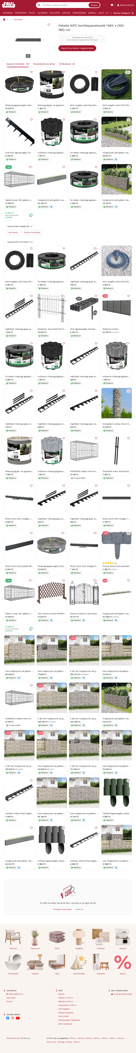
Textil (32, 13)
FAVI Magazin (64, 1009)
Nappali (92, 13)
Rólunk (61, 994)
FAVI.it (113, 1038)
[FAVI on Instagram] (12, 1018)
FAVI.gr (69, 1042)
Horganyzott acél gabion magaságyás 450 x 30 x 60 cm (63, 200)
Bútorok (8, 13)
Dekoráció (20, 13)
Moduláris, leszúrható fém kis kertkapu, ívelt (59, 329)
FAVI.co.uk (52, 1042)
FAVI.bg (61, 1042)
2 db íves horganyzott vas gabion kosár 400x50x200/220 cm (33, 766)
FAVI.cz (73, 1038)
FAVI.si (77, 1042)
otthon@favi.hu (16, 994)
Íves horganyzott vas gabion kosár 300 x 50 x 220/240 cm (32, 671)
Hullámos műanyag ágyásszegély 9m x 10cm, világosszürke (65, 471)
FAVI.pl (89, 1038)
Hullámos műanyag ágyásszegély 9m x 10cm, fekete (62, 152)
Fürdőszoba (79, 13)
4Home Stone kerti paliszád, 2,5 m (119, 566)
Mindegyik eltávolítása (62, 909)
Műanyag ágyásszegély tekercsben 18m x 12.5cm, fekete (31, 105)
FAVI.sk (81, 1038)
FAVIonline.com (13, 1038)
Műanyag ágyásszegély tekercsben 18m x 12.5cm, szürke (64, 566)
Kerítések (18, 19)
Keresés (94, 5)
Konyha (66, 13)
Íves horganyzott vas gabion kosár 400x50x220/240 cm (96, 813)
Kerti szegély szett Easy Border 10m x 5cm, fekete (94, 105)
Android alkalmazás (123, 994)
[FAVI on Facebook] (7, 1018)
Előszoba (101, 974)
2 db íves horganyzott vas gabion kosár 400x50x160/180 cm (98, 766)
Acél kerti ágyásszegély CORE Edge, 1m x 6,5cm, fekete (31, 152)
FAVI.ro (97, 1038)
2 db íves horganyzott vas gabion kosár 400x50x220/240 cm (98, 718)
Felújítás (55, 13)
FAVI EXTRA (63, 1016)
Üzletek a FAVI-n (65, 998)
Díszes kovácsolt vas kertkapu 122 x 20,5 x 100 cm (94, 613)
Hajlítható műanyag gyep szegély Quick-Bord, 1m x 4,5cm (97, 424)
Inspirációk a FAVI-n (67, 1005)
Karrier (9, 1001)
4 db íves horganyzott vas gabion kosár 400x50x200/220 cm (98, 671)
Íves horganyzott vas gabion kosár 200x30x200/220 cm (63, 766)
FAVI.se (120, 1038)
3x (115, 563)
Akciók (123, 974)
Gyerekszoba (79, 974)
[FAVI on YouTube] (18, 1018)
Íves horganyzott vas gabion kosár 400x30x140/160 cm (63, 671)
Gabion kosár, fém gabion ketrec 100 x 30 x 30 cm (28, 200)
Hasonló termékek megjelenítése (77, 48)
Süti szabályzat (65, 1024)
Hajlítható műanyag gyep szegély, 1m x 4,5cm (91, 376)
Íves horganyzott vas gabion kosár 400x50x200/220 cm (63, 813)
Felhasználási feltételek (69, 1020)
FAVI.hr (105, 1038)
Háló (101, 13)
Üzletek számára (65, 1013)
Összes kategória (121, 13)
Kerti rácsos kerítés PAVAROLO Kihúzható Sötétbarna (63, 613)
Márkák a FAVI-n (65, 1001)
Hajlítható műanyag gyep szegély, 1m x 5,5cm (91, 281)
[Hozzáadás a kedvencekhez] (49, 25)
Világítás (42, 13)
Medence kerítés (110, 329)
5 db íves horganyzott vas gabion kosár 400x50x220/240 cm (66, 718)
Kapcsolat (10, 998)
